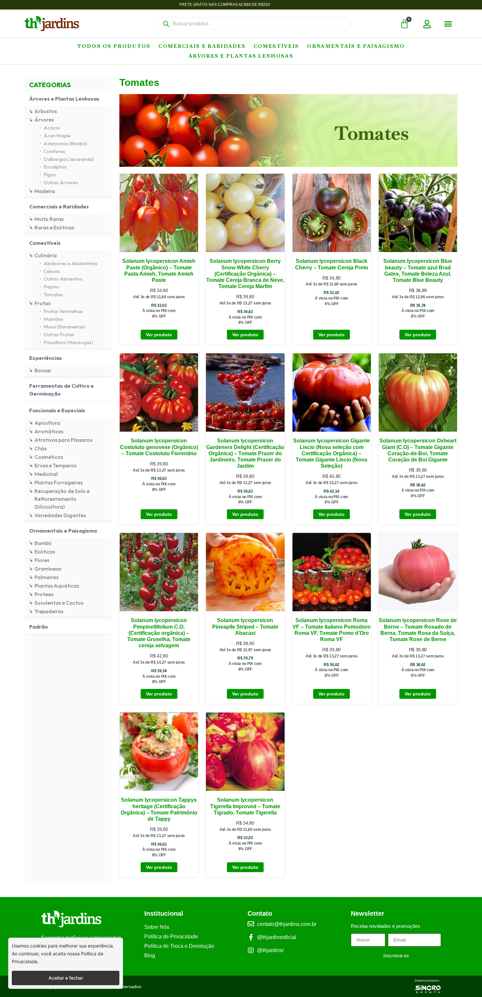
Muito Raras (49, 219)
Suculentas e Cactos (58, 602)
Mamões (53, 319)
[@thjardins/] (251, 950)
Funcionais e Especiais (57, 410)
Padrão (38, 626)
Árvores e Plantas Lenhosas (241, 56)
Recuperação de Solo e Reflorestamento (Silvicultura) (62, 499)
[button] (448, 24)
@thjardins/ (270, 950)
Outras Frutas (59, 334)
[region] (65, 963)
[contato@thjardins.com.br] (251, 924)
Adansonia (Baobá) (65, 143)
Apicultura (47, 423)
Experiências (45, 358)
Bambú (42, 543)
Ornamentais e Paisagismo (356, 46)
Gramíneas (47, 568)
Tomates (53, 294)
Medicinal (46, 474)
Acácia (52, 128)
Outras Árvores (61, 182)
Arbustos (45, 111)
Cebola (52, 271)
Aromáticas (48, 431)
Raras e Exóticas (54, 227)
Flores (41, 560)
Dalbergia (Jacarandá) (69, 159)
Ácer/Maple (57, 135)
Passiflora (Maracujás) (68, 342)
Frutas (42, 303)
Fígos (50, 174)
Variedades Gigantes (60, 515)
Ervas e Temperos (55, 465)
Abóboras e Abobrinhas (70, 263)
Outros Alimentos (63, 279)
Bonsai (42, 370)
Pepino (51, 286)
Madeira (44, 191)
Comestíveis (276, 46)
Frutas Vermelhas (63, 311)
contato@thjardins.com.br (286, 924)
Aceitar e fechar (66, 978)
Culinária (45, 255)
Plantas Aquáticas (56, 585)
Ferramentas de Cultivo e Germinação (61, 389)
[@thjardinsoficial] (251, 937)
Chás (40, 448)
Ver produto (159, 334)
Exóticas (44, 551)
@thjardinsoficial (276, 937)
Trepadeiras (48, 611)
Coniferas (54, 151)
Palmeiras (46, 577)
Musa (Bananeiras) (64, 326)
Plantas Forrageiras (58, 482)
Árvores (44, 119)
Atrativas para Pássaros (63, 440)
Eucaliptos (55, 167)
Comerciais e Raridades (202, 46)
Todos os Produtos (114, 46)
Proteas (43, 594)
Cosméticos (48, 457)
